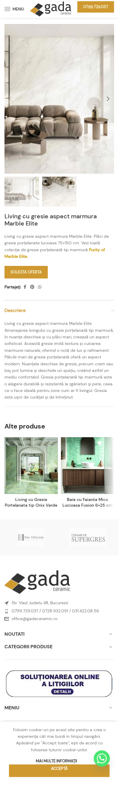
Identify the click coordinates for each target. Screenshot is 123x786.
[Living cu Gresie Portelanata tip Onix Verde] (31, 465)
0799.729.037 (95, 6)
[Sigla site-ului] (50, 8)
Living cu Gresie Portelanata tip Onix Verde (31, 502)
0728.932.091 (55, 611)
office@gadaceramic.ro (34, 618)
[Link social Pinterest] (32, 287)
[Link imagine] (37, 581)
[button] (10, 99)
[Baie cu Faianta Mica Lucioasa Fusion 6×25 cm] (87, 465)
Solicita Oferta (26, 272)
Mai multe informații (56, 761)
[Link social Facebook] (24, 287)
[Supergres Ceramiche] (87, 537)
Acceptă (59, 768)
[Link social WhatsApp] (39, 287)
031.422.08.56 (85, 611)
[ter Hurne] (30, 537)
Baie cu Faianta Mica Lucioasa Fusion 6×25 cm (87, 502)
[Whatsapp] (102, 758)
